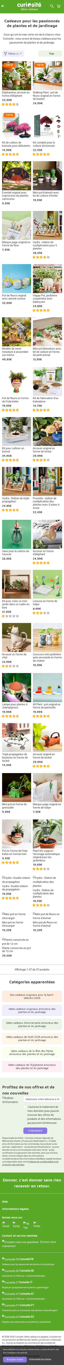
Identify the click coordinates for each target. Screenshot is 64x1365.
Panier (58, 6)
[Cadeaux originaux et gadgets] (29, 4)
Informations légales (15, 1208)
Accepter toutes (15, 1359)
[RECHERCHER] (52, 6)
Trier (51, 53)
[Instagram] (16, 1224)
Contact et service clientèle (19, 1235)
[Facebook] (6, 1224)
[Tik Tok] (26, 1225)
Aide (5, 1201)
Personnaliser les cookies (40, 1359)
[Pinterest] (36, 1224)
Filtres (13, 53)
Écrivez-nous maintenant (29, 1244)
